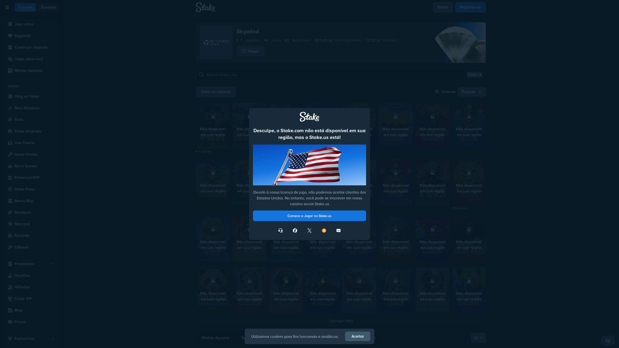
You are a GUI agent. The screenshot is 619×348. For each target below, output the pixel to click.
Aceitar (358, 336)
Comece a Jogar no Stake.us (309, 215)
